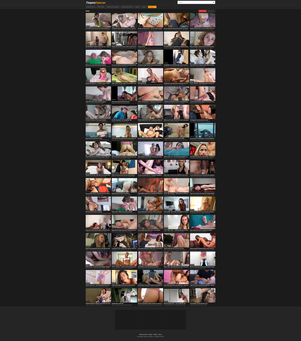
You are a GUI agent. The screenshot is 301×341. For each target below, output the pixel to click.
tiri (202, 103)
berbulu (147, 231)
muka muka (170, 103)
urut (113, 84)
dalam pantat (198, 48)
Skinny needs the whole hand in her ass (174, 248)
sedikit (139, 121)
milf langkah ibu (206, 250)
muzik (149, 158)
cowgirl (196, 66)
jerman (153, 176)
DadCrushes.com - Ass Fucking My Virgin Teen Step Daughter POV (98, 285)
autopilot (106, 158)
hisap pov (119, 176)
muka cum (88, 305)
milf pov (93, 305)
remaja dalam (167, 176)
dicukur (116, 84)
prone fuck (95, 29)
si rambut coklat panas (91, 158)
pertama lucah (96, 213)
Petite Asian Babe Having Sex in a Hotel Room (123, 285)
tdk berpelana (104, 121)
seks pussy (179, 268)
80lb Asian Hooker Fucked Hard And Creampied (176, 120)
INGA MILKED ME (142, 83)
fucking (183, 250)
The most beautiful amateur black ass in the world (150, 303)
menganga (97, 121)
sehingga (121, 140)
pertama (199, 231)
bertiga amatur (115, 48)
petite (123, 121)
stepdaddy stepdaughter (196, 176)
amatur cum (204, 140)
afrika (131, 268)
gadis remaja (147, 29)
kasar (144, 66)
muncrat (117, 158)
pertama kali (92, 103)
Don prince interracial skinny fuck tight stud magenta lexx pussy (124, 65)
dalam (96, 84)
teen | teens (176, 103)
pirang (177, 121)
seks (200, 213)
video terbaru (211, 11)
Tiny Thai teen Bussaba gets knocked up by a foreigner (124, 138)
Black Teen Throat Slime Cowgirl (94, 138)
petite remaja (201, 29)
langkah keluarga (181, 158)
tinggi (173, 195)
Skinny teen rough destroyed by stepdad (122, 211)
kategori (144, 6)
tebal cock (114, 103)
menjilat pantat (131, 176)
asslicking (117, 305)
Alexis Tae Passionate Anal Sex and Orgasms (123, 175)
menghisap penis (215, 250)
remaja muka (115, 213)
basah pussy (199, 195)
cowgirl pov (123, 250)
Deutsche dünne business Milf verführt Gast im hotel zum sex (98, 230)
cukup (155, 250)
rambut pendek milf (158, 84)
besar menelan (197, 84)
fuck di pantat (89, 29)
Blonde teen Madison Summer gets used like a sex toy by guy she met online (202, 211)
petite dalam (89, 140)
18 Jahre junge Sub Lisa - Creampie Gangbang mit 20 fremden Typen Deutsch (150, 175)
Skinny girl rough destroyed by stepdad (96, 65)
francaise (100, 250)
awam (188, 66)
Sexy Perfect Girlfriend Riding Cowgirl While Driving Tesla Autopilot (98, 156)
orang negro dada (177, 286)
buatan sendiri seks (212, 140)
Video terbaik (100, 6)
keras (95, 195)
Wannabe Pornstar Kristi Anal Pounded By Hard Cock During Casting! (124, 230)
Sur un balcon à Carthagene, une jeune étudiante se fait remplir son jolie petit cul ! (202, 138)
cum (158, 140)
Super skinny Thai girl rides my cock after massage (124, 83)
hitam (179, 29)
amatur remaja (209, 29)
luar (194, 268)
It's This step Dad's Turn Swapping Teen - (122, 120)
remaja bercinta (90, 195)
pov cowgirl (100, 176)
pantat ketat (118, 66)
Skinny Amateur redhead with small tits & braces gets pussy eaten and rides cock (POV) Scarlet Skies (202, 46)
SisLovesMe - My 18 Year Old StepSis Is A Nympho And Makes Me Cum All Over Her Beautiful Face (176, 211)
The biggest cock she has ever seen (199, 120)
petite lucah (102, 29)
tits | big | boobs (157, 213)
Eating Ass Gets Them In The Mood (120, 193)
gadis (171, 286)
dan (165, 195)
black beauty (150, 213)
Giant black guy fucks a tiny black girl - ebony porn (176, 285)
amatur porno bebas (153, 305)
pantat (200, 66)
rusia (205, 84)
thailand (120, 84)
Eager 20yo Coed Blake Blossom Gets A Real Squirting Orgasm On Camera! (176, 266)
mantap (98, 103)
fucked (139, 213)
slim (200, 103)
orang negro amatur (169, 29)
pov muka (153, 195)
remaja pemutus (116, 268)
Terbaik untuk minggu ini (113, 6)
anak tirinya (212, 176)
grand (150, 66)
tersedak (170, 84)
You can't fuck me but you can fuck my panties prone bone (98, 28)
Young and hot (141, 46)
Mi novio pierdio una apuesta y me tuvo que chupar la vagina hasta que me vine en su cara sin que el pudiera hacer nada (124, 156)
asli (203, 84)
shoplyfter (152, 286)
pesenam (204, 231)
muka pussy (167, 268)
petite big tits (127, 140)
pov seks (124, 176)
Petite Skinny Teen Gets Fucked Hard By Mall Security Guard (150, 285)
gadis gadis (88, 66)
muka (87, 103)
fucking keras (181, 84)
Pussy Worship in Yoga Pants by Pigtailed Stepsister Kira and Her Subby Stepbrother (176, 46)
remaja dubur (170, 231)
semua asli (154, 140)
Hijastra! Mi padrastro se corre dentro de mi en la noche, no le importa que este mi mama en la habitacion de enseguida (202, 28)
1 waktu (166, 140)
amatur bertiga (127, 48)
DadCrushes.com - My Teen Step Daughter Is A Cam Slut (176, 156)
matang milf (146, 84)
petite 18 (176, 140)
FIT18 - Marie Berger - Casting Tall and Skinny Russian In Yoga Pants (176, 193)
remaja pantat (106, 66)
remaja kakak (154, 29)
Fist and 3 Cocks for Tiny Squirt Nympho (96, 120)
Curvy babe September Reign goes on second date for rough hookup (150, 248)
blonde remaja (155, 48)
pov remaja (181, 231)
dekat (211, 48)
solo (168, 213)
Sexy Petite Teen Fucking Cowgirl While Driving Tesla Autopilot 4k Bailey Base (202, 65)
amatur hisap (160, 121)
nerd (147, 66)
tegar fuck (150, 250)
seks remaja (141, 140)
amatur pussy (206, 48)
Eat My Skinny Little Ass (118, 303)
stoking (195, 231)
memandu (128, 250)
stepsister (174, 48)
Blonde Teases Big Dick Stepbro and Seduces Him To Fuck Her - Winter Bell (150, 138)
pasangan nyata (175, 66)
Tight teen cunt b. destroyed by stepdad (96, 101)
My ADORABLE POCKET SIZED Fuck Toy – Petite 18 (98, 46)
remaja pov (114, 29)
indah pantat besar (142, 305)
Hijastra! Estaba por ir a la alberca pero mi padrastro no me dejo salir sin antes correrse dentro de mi (98, 83)
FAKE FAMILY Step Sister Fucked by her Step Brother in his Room (150, 193)
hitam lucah (167, 286)
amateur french (94, 250)
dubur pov (114, 176)
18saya (173, 121)
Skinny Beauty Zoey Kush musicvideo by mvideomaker (150, 156)
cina (132, 286)
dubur (165, 231)
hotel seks (88, 231)
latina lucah (193, 103)
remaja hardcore (194, 158)
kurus (92, 48)
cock (126, 66)
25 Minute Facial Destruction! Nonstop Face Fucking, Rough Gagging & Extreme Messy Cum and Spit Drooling (176, 83)
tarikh (139, 250)
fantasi (102, 103)
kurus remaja (163, 48)
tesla (204, 66)
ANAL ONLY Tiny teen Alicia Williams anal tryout (176, 175)
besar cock (178, 213)
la (190, 29)
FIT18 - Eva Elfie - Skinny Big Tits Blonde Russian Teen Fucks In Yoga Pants (202, 83)
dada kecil (192, 48)
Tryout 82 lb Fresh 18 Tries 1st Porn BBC (174, 138)
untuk (200, 250)
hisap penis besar (130, 29)
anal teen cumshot (156, 268)
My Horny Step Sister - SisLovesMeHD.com (175, 303)
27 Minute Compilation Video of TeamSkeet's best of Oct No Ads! (176, 101)
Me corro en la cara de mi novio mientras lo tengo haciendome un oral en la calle (202, 266)
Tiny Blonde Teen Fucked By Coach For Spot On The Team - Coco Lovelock (124, 28)
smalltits (147, 286)
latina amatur (167, 66)
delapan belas (147, 103)
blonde (113, 231)
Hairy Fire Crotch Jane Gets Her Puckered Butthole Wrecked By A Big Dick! (202, 193)
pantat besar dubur (126, 231)
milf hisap (140, 84)
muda (171, 158)
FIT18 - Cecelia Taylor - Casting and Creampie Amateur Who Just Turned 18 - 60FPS (150, 101)
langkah (114, 121)
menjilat (170, 48)
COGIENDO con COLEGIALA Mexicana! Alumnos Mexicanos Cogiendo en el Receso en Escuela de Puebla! (176, 65)
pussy (175, 268)
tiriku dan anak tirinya (97, 66)
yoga (179, 48)
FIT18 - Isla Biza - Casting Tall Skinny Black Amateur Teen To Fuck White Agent (124, 266)
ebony (122, 103)
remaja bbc (171, 140)
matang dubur (177, 250)
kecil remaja (148, 176)
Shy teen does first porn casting (94, 211)
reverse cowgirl (186, 176)
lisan (191, 268)
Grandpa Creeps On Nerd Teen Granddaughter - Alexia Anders (150, 65)
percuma (144, 213)
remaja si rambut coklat (147, 121)
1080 (124, 84)
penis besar (99, 48)
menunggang (197, 140)
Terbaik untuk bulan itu (127, 6)
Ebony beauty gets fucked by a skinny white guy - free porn (150, 211)
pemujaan (107, 29)
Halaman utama (91, 6)
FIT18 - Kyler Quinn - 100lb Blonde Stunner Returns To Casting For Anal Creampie (176, 230)
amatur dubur (183, 66)
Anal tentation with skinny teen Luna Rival (148, 266)
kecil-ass (128, 286)
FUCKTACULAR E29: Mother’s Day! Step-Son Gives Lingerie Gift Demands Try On (98, 303)
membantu (140, 29)
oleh (139, 158)
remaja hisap (115, 140)
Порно (90, 2)
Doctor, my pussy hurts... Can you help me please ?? (150, 28)
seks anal (88, 176)
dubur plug (192, 195)
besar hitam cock (203, 121)
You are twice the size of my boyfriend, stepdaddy (202, 175)
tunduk (169, 121)
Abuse (160, 334)
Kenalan (155, 334)
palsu (98, 195)
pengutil (157, 286)
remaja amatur (90, 84)
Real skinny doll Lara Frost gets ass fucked (201, 230)
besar (151, 84)
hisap (155, 121)
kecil (95, 48)
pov (142, 103)
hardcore (88, 48)
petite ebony (185, 29)
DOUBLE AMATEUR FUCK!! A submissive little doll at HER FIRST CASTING (150, 120)
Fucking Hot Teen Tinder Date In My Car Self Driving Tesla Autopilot (124, 248)
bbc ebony (126, 103)
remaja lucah (89, 213)
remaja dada (193, 286)
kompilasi (182, 103)
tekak (104, 176)
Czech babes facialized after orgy (198, 303)
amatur (176, 29)
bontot (125, 195)
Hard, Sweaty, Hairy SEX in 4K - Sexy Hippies (149, 230)
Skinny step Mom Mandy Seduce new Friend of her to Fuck (202, 248)
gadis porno (206, 176)
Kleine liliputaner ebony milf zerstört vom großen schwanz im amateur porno (176, 28)
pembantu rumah (102, 231)
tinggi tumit (195, 121)
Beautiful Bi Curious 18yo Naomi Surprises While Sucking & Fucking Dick (98, 175)
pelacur (87, 250)
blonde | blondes (122, 29)
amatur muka (133, 213)
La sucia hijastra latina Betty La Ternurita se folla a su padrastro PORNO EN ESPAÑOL (202, 101)
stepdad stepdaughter (124, 213)
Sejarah (137, 6)
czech (205, 305)
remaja (121, 48)
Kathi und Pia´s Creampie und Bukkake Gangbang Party (98, 266)
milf (191, 121)
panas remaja (141, 48)
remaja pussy (144, 195)
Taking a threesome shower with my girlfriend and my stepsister (124, 46)
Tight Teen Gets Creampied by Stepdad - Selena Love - (202, 285)
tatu (117, 231)
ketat (208, 121)
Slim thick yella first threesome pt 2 (121, 101)
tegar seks (204, 213)
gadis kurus (95, 140)
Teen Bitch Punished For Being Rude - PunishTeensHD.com (202, 156)
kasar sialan (170, 250)
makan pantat (119, 195)
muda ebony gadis (103, 140)
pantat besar (135, 48)
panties (160, 29)
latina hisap (88, 121)
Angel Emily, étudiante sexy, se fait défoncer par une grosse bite (98, 248)
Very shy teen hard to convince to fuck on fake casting (98, 193)
